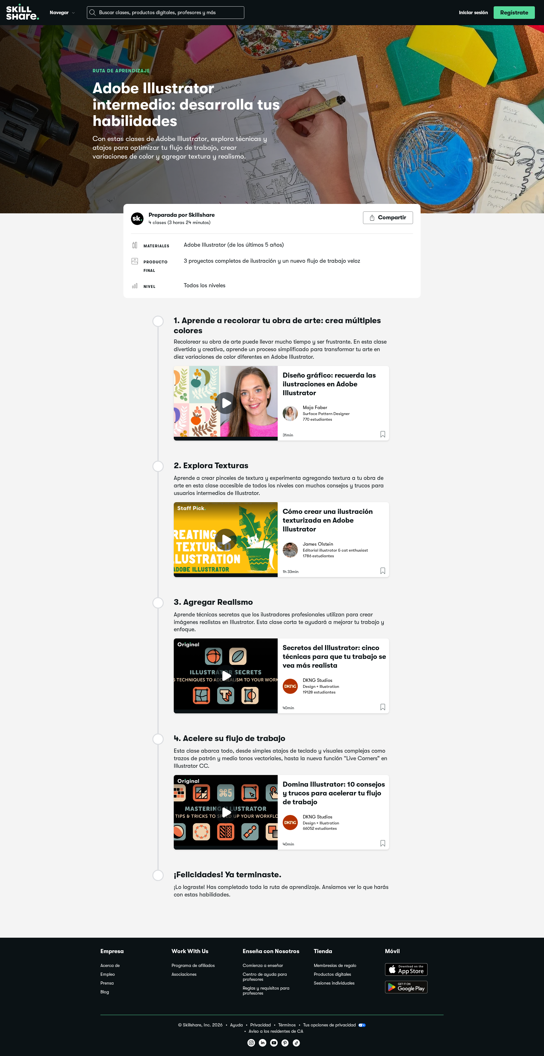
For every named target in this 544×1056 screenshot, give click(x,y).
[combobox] (165, 12)
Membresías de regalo (335, 965)
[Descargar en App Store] (414, 970)
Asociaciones (184, 974)
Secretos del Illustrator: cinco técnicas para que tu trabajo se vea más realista (334, 656)
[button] (73, 12)
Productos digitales (332, 974)
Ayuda (236, 1025)
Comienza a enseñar (263, 965)
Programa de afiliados (193, 965)
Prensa (107, 983)
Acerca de (110, 965)
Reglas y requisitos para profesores (266, 991)
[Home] (22, 12)
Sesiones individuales (334, 983)
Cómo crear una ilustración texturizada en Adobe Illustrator (328, 520)
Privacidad (260, 1025)
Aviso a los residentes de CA (276, 1031)
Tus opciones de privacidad (329, 1024)
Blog (104, 992)
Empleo (107, 974)
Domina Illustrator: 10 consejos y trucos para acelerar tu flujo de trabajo (334, 793)
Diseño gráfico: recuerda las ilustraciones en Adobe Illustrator (329, 384)
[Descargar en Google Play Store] (414, 988)
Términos (287, 1025)
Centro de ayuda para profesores (265, 977)
